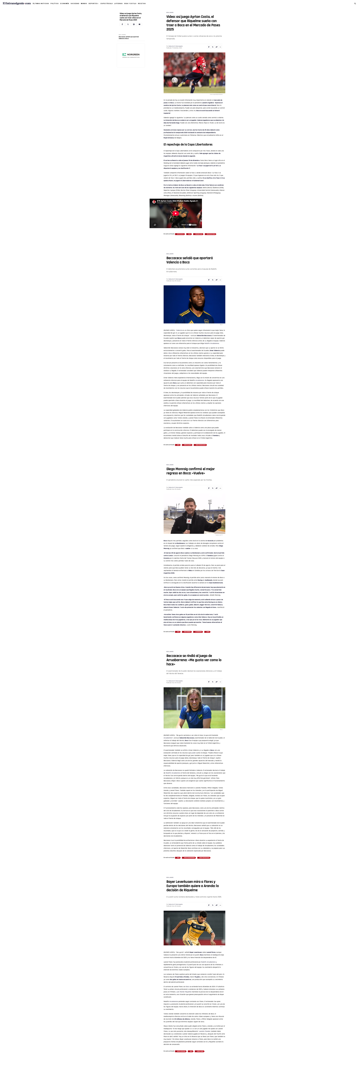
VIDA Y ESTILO (130, 3)
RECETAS (142, 3)
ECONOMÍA (64, 3)
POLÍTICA (55, 3)
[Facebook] (122, 24)
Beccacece (208, 335)
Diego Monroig (187, 632)
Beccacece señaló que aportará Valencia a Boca (129, 37)
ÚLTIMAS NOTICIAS (41, 3)
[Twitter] (128, 24)
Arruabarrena (199, 380)
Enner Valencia (215, 350)
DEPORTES (93, 3)
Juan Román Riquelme (183, 992)
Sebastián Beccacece (201, 445)
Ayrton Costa (176, 105)
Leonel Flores (200, 1051)
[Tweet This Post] (212, 47)
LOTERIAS (118, 3)
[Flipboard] (133, 24)
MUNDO (84, 3)
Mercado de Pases (211, 234)
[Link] (216, 47)
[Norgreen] (131, 55)
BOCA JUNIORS (122, 34)
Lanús (207, 632)
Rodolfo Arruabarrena (211, 343)
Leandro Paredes (204, 1031)
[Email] (139, 24)
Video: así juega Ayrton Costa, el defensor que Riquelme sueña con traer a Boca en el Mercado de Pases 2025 (131, 16)
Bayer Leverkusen (181, 1051)
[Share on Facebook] (208, 47)
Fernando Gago (198, 234)
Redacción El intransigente (176, 46)
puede (193, 753)
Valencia (179, 330)
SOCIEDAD (75, 3)
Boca (172, 103)
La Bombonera (180, 543)
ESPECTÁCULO (107, 3)
